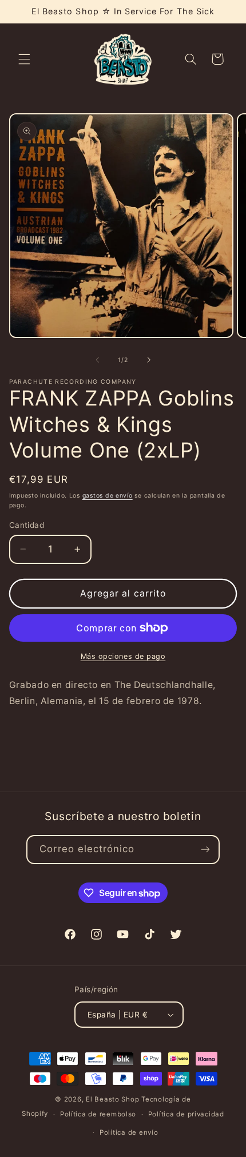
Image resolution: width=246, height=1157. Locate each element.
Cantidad (26, 525)
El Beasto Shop (112, 1099)
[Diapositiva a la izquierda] (97, 359)
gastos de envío (107, 495)
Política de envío (129, 1132)
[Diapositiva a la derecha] (148, 359)
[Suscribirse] (205, 849)
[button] (24, 59)
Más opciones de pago (123, 656)
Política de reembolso (98, 1114)
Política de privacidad (186, 1114)
